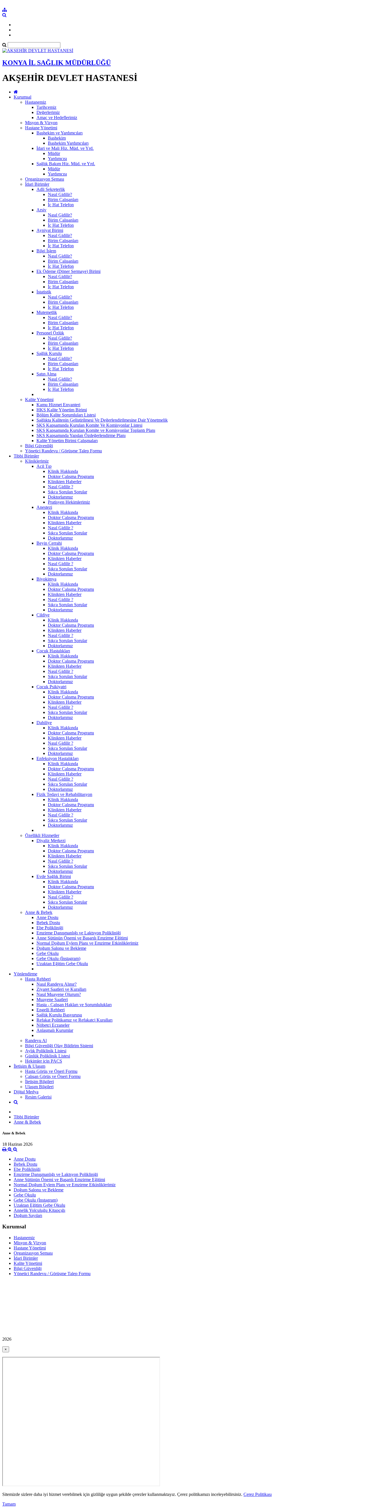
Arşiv (41, 209)
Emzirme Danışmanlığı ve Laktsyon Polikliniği (78, 932)
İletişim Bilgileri (39, 1081)
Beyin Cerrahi (49, 543)
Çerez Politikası (257, 1494)
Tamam (9, 1504)
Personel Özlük (50, 332)
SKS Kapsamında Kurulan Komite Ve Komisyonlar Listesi (89, 425)
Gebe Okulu (47, 953)
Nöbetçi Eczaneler (52, 1025)
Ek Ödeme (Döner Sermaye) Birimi (68, 271)
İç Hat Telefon (61, 204)
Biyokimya (46, 579)
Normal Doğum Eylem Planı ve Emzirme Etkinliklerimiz (87, 943)
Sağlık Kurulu (49, 353)
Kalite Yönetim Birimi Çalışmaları (67, 440)
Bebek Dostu (48, 922)
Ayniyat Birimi (49, 230)
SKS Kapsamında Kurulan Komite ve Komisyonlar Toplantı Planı (95, 430)
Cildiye (43, 614)
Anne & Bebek (38, 912)
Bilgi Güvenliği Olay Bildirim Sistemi (59, 1045)
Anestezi (44, 507)
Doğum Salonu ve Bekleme (61, 948)
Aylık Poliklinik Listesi (45, 1050)
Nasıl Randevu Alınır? (56, 984)
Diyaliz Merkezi (50, 840)
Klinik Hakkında (63, 471)
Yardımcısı (57, 158)
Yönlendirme (25, 973)
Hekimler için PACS (43, 1061)
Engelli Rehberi (50, 1009)
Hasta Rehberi (38, 979)
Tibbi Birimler (26, 456)
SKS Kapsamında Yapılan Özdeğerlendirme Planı (81, 435)
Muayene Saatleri (52, 999)
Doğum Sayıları (28, 1215)
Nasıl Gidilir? (60, 194)
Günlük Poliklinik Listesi (47, 1055)
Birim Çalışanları (63, 199)
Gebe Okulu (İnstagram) (58, 958)
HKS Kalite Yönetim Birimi (61, 409)
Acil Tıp (44, 466)
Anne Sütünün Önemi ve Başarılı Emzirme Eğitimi (82, 938)
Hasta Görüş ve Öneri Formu (51, 1071)
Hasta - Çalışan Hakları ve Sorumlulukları (74, 1004)
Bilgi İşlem (46, 250)
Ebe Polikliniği (49, 927)
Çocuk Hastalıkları (53, 650)
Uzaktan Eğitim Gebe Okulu (62, 963)
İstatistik (43, 291)
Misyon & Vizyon (41, 122)
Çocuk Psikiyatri (51, 686)
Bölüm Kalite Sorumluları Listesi (66, 415)
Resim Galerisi (38, 1097)
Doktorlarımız (60, 497)
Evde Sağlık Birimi (53, 876)
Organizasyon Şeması (44, 179)
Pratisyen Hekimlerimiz (69, 502)
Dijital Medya (26, 1091)
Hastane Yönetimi (41, 127)
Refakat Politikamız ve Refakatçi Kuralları (74, 1020)
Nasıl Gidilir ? (60, 486)
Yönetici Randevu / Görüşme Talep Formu (63, 450)
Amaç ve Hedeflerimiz (56, 117)
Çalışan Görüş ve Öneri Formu (53, 1076)
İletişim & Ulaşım (29, 1066)
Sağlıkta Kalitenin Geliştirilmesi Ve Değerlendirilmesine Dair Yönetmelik (102, 420)
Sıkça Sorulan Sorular (67, 491)
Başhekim (57, 138)
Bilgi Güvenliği (39, 445)
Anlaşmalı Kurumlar (54, 1030)
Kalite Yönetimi (39, 399)
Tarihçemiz (46, 107)
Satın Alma (46, 373)
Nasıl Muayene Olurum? (58, 994)
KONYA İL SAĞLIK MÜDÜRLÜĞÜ (56, 62)
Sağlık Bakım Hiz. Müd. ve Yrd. (65, 163)
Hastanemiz (35, 102)
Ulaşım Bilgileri (39, 1086)
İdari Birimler (37, 184)
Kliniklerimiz (37, 461)
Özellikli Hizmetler (42, 835)
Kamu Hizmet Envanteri (58, 404)
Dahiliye (44, 722)
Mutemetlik (46, 312)
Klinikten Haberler (64, 481)
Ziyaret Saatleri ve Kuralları (61, 989)
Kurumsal (22, 97)
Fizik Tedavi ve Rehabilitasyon (64, 794)
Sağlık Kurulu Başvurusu (59, 1014)
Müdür (54, 153)
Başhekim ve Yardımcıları (59, 132)
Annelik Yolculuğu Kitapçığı (39, 1210)
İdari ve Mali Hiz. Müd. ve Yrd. (65, 148)
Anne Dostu (47, 917)
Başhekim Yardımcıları (68, 143)
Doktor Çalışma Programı (71, 476)
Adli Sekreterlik (50, 189)
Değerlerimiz (48, 112)
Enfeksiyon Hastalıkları (57, 758)
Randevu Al (36, 1040)
